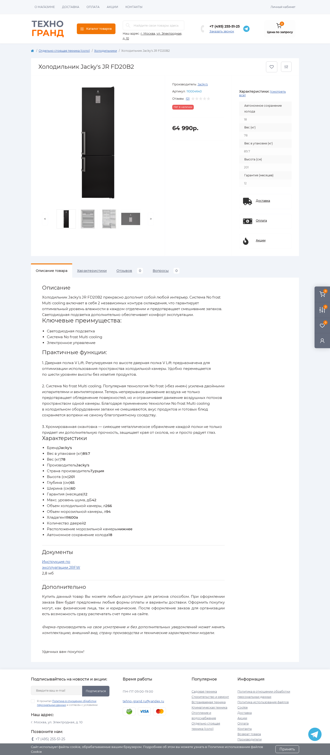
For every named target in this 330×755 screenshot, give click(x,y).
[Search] (128, 25)
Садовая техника (204, 691)
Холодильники (105, 50)
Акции (112, 7)
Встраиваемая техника (209, 702)
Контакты (134, 7)
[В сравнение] (286, 67)
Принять (287, 749)
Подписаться (96, 691)
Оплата (93, 7)
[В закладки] (271, 66)
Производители (249, 739)
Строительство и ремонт (210, 697)
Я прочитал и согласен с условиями (67, 703)
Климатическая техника (209, 707)
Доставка (70, 7)
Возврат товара (249, 734)
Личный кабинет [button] (283, 7)
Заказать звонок (221, 31)
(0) (188, 98)
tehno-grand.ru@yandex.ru (143, 701)
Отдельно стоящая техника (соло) (64, 50)
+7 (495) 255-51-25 (224, 26)
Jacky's (203, 84)
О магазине (45, 7)
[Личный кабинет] (322, 340)
